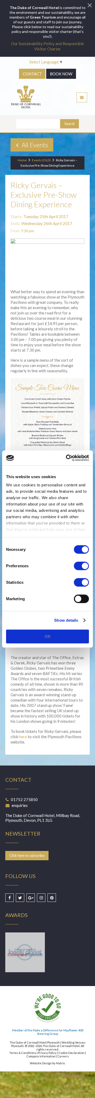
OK (48, 636)
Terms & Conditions (22, 1052)
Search (69, 124)
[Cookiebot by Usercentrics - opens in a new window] (67, 458)
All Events (34, 145)
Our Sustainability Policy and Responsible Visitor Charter (47, 46)
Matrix (60, 1063)
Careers (63, 1056)
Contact (32, 73)
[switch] (81, 565)
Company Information (40, 1056)
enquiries (20, 805)
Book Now (61, 73)
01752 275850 (24, 799)
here (23, 736)
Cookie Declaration (71, 1052)
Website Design (41, 1063)
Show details (66, 620)
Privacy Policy (47, 1052)
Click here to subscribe (27, 855)
